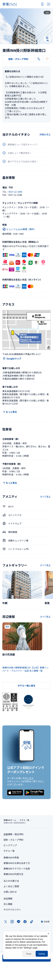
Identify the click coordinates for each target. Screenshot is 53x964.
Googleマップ (13, 358)
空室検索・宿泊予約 (13, 834)
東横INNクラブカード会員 (17, 868)
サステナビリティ (12, 909)
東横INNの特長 (11, 857)
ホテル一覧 (24, 820)
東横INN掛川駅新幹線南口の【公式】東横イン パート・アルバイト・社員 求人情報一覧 (25, 669)
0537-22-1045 (15, 191)
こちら (30, 778)
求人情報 (8, 904)
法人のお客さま (11, 880)
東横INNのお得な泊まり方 (17, 863)
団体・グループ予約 (18, 59)
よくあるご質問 (11, 886)
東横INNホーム (10, 820)
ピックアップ (10, 845)
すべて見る (45, 496)
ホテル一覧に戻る (26, 685)
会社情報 (8, 898)
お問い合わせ (10, 891)
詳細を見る (45, 134)
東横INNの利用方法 (13, 874)
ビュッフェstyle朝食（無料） (21, 229)
